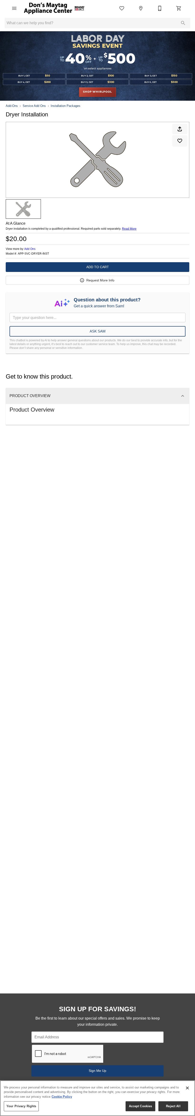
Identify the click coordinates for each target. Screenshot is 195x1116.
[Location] (140, 8)
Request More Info (100, 280)
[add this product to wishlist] (179, 141)
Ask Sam (98, 331)
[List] (121, 8)
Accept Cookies (140, 1106)
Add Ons (29, 249)
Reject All (173, 1106)
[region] (97, 1098)
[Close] (187, 1088)
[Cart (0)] (179, 8)
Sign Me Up (97, 1071)
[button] (14, 8)
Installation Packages (65, 106)
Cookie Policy (62, 1096)
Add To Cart (97, 267)
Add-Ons (12, 106)
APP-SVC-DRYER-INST (33, 253)
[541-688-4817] (160, 8)
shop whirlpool (97, 92)
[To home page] (54, 8)
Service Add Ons (34, 106)
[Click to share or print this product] (179, 129)
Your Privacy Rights (21, 1106)
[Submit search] (183, 23)
